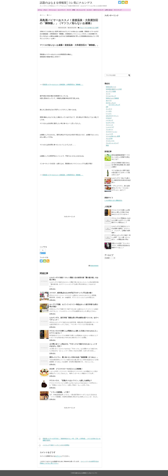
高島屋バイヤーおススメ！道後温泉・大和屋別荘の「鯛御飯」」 (63, 84)
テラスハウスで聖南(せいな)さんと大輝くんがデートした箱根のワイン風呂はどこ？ (121, 220)
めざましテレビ (111, 103)
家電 (73, 10)
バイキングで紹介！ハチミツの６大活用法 (56, 445)
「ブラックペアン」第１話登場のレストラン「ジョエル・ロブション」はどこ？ (121, 188)
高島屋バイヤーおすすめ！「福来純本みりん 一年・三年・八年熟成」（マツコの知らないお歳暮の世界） (71, 439)
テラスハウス (110, 141)
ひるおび (109, 118)
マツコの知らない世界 (91, 27)
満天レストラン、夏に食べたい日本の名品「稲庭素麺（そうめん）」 (73, 357)
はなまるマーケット (112, 116)
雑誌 (107, 145)
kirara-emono (94, 265)
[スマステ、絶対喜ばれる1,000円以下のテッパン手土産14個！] (44, 296)
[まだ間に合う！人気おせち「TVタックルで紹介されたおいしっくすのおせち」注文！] (44, 347)
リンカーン (109, 129)
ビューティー (61, 10)
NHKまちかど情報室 (112, 98)
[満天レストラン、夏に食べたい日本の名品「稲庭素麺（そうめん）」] (44, 360)
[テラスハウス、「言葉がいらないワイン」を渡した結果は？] (44, 384)
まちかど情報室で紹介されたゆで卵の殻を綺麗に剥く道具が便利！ (121, 165)
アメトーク (109, 125)
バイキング (109, 120)
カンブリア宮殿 (111, 91)
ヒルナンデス (110, 122)
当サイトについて (98, 10)
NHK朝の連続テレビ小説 (114, 89)
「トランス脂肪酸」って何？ (59, 392)
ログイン (58, 456)
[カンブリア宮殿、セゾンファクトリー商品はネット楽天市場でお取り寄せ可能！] (44, 308)
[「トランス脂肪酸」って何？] (44, 395)
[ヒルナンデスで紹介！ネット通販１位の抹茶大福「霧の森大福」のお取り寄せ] (44, 281)
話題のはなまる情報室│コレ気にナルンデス (66, 2)
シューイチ (109, 134)
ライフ (69, 10)
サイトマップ (117, 10)
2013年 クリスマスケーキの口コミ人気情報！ (66, 369)
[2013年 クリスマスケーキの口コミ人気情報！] (44, 372)
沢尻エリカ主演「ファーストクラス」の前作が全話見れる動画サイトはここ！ (121, 245)
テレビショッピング (112, 143)
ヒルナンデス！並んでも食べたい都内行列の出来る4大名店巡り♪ (121, 180)
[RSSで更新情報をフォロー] (126, 2)
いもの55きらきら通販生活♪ (113, 200)
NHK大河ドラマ (111, 87)
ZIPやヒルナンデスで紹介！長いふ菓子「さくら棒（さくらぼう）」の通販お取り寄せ (121, 237)
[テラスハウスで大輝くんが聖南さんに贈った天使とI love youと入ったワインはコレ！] (44, 334)
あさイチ (109, 100)
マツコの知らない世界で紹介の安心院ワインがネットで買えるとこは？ (121, 172)
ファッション (52, 10)
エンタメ (89, 10)
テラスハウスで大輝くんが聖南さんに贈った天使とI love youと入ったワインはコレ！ (121, 212)
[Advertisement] (54, 230)
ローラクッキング (114, 104)
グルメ (45, 10)
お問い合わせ (108, 10)
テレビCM (109, 138)
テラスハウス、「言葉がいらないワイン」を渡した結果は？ (70, 380)
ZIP (107, 107)
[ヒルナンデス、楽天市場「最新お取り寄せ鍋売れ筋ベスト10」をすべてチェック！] (44, 321)
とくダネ (109, 111)
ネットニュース (81, 10)
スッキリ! (109, 109)
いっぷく (109, 113)
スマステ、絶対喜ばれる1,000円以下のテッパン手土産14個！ (71, 293)
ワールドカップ (111, 96)
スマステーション (111, 131)
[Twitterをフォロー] (119, 2)
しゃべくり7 (110, 127)
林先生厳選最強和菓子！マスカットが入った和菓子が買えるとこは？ (121, 157)
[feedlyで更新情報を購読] (123, 2)
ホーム (40, 10)
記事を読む (52, 289)
